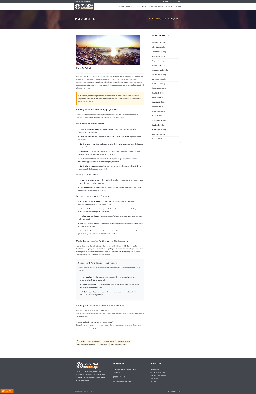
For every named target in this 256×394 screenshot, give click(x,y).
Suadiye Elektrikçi (158, 125)
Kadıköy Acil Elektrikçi (123, 341)
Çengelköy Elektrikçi (159, 79)
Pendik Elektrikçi (158, 116)
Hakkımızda (130, 6)
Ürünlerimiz (169, 6)
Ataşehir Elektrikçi (158, 56)
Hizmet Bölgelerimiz (156, 6)
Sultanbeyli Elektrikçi (159, 130)
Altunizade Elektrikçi (159, 52)
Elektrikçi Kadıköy (109, 341)
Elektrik (115, 82)
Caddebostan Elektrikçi (160, 70)
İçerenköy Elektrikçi (159, 88)
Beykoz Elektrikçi (158, 61)
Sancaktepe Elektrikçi (159, 120)
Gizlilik (167, 391)
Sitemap (173, 391)
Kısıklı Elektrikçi (157, 107)
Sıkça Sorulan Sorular (158, 375)
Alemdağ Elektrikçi (158, 47)
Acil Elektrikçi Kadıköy (94, 341)
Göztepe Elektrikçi (158, 84)
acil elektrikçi (121, 252)
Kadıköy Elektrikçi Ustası (118, 344)
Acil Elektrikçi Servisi (158, 372)
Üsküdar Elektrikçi (158, 139)
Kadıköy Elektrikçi (84, 68)
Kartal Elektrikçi (157, 98)
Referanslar (155, 378)
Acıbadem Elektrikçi (159, 42)
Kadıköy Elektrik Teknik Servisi (86, 344)
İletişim (178, 6)
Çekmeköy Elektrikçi (159, 75)
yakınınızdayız (85, 380)
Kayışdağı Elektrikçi (159, 102)
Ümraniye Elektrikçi (158, 134)
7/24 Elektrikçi (78, 391)
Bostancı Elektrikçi (158, 65)
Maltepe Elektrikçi (158, 111)
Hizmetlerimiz (141, 6)
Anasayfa (120, 6)
